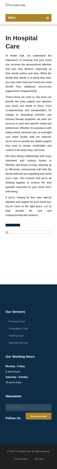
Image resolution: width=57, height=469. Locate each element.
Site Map (39, 459)
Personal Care (17, 321)
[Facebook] (8, 429)
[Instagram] (16, 429)
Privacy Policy (21, 459)
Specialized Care (18, 342)
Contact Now (13, 225)
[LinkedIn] (23, 429)
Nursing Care (16, 335)
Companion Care (18, 328)
